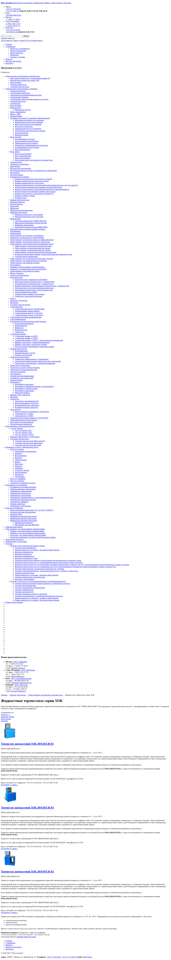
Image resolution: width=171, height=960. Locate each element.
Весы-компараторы (22, 150)
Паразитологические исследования (29, 122)
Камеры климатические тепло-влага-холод (32, 181)
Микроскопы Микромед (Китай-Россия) (31, 223)
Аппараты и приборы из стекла (22, 483)
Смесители (19, 332)
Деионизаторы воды (18, 85)
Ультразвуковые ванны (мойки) (27, 311)
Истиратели (15, 173)
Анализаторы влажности (20, 93)
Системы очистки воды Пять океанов (30, 441)
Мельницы (14, 208)
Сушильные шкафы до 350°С (26, 338)
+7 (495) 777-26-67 (13, 19)
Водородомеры (16, 116)
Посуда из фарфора (17, 479)
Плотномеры (15, 265)
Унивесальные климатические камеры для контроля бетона (38, 187)
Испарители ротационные (20, 168)
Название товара (7, 717)
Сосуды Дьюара (16, 428)
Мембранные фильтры (24, 523)
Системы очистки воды (19, 87)
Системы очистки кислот (20, 305)
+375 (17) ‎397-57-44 (13, 11)
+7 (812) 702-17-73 (13, 26)
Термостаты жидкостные (20, 365)
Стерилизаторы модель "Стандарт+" (29, 315)
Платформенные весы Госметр (27, 147)
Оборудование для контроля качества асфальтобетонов (32, 240)
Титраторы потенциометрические (23, 370)
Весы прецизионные (23, 156)
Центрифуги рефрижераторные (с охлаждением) (34, 386)
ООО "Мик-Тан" (21, 685)
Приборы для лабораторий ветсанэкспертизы (28, 269)
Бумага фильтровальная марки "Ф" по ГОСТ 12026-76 (31, 510)
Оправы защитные (17, 504)
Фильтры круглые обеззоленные (23, 512)
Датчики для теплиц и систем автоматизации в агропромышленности (38, 581)
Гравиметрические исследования (28, 129)
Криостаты (14, 206)
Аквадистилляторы (18, 91)
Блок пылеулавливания (24, 324)
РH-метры (14, 303)
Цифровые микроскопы (24, 225)
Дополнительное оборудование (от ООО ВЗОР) (29, 418)
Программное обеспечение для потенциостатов (34, 290)
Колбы (17, 462)
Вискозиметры (21, 456)
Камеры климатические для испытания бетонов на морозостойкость (42, 189)
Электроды (14, 399)
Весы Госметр (15, 137)
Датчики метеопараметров (25, 548)
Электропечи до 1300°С (24, 416)
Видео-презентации (18, 51)
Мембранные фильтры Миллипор (23, 521)
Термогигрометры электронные (22, 489)
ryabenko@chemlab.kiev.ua (21, 683)
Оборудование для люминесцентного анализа (28, 261)
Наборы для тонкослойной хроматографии (27, 531)
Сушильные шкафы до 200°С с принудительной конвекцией (39, 340)
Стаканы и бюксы (22, 470)
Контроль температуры (24, 552)
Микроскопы (15, 219)
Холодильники (21, 472)
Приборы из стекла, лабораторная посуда (22, 447)
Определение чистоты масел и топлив (30, 131)
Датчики (9, 544)
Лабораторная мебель (14, 527)
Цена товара (6, 719)
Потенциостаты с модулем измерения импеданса (34, 288)
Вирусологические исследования (28, 124)
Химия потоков (16, 380)
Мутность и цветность (24, 127)
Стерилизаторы (16, 307)
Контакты (9, 63)
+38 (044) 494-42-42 (13, 15)
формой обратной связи (26, 937)
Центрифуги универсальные (26, 389)
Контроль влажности (23, 554)
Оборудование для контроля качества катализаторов (35, 252)
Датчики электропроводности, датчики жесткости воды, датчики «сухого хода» (46, 571)
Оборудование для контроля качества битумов (33, 246)
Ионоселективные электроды (26, 403)
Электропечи (15, 409)
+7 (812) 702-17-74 (13, 24)
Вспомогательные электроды (26, 407)
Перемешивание (21, 351)
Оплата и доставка (17, 57)
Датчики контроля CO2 (24, 592)
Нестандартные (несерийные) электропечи (32, 412)
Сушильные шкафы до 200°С (26, 336)
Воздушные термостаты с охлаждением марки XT (30, 78)
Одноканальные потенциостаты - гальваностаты (34, 284)
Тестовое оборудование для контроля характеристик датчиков (39, 569)
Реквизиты (14, 55)
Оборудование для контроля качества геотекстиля (30, 242)
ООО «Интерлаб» (28, 670)
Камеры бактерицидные (19, 200)
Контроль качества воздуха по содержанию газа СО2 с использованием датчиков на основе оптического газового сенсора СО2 (65, 567)
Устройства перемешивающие (22, 376)
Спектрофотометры (18, 319)
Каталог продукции (13, 61)
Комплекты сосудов (23, 110)
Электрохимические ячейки (26, 292)
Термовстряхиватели (18, 349)
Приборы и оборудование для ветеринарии (27, 267)
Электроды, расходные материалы (28, 296)
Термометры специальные (20, 495)
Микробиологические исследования (29, 120)
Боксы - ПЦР (15, 114)
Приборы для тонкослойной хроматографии (27, 533)
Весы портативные (22, 158)
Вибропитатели (21, 330)
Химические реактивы (15, 539)
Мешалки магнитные (18, 212)
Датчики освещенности (24, 590)
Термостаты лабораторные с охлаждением (31, 359)
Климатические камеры (19, 177)
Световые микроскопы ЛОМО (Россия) (30, 221)
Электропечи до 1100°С (24, 414)
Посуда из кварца (17, 481)
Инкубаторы (15, 166)
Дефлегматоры (21, 460)
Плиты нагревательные (19, 275)
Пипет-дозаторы (16, 273)
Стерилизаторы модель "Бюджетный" (30, 309)
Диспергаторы (16, 162)
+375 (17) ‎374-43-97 (13, 9)
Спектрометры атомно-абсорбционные (25, 317)
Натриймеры (15, 231)
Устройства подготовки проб (21, 378)
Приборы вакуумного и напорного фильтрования (30, 118)
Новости (9, 59)
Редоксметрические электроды (27, 405)
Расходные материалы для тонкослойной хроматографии (32, 537)
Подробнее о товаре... (9, 785)
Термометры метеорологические (23, 500)
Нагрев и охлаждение (23, 355)
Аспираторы (15, 103)
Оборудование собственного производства (23, 76)
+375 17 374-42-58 (53, 957)
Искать (26, 36)
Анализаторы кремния (19, 97)
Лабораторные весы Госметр (26, 143)
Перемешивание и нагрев (25, 353)
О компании (10, 47)
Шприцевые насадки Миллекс (27, 525)
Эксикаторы (20, 477)
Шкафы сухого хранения (20, 395)
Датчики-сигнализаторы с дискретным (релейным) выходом (39, 596)
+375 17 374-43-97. (69, 957)
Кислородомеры (16, 175)
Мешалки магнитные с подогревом (29, 215)
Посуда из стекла (17, 449)
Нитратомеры (15, 233)
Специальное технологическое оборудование (28, 321)
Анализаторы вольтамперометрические (26, 95)
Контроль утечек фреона (24, 579)
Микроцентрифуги (22, 393)
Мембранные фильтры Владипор (23, 518)
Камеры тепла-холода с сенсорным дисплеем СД (34, 194)
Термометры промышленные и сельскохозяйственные (31, 498)
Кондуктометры (16, 204)
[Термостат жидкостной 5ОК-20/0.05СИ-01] (9, 739)
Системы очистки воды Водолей (28, 445)
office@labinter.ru (17, 676)
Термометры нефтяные (19, 502)
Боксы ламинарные (18, 112)
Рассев (12, 298)
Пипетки (18, 466)
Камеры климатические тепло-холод (29, 183)
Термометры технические (20, 493)
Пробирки (19, 468)
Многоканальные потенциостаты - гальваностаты (35, 282)
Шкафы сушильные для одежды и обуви (31, 345)
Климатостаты (20, 198)
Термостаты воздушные (19, 357)
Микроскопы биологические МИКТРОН (31, 227)
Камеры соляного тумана (25, 196)
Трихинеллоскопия (17, 372)
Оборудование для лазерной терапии (25, 263)
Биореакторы (15, 108)
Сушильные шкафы (18, 334)
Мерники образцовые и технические (24, 437)
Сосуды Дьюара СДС (23, 430)
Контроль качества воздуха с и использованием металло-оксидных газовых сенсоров (48, 562)
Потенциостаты (16, 277)
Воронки (18, 458)
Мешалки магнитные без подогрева (29, 217)
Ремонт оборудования (14, 602)
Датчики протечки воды (24, 573)
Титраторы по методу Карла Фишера (25, 368)
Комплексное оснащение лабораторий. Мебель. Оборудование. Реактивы (36, 3)
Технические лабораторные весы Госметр (31, 145)
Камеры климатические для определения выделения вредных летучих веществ (46, 185)
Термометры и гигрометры (16, 485)
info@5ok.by (87, 957)
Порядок (4, 721)
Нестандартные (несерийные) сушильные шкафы (34, 347)
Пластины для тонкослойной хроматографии (28, 535)
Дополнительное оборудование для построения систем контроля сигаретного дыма (48, 560)
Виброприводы (21, 326)
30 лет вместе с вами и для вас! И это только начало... (22, 40)
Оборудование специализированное (20, 426)
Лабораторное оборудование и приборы (21, 89)
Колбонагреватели (17, 202)
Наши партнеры (16, 53)
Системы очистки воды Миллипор (29, 443)
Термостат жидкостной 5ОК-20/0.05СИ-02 (27, 871)
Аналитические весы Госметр (27, 141)
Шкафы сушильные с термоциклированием (32, 342)
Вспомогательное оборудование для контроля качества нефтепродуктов (43, 254)
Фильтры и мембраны (14, 508)
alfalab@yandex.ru (18, 668)
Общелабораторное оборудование (23, 420)
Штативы (14, 397)
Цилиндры (19, 474)
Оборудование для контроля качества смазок (32, 248)
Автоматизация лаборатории (26, 256)
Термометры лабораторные (21, 491)
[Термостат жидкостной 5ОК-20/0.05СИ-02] (9, 867)
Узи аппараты (15, 374)
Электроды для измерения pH (27, 401)
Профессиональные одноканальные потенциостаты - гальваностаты (42, 286)
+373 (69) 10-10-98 (13, 32)
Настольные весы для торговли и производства (34, 160)
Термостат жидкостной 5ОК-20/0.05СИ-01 (27, 743)
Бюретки (18, 453)
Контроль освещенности (24, 556)
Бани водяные (15, 82)
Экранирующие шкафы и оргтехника (30, 294)
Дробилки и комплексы (19, 164)
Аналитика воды (21, 133)
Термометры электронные (20, 506)
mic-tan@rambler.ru (18, 691)
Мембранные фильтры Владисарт (23, 516)
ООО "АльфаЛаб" (20, 662)
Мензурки (19, 464)
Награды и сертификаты (20, 49)
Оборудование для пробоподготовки (24, 271)
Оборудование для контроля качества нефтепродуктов (31, 244)
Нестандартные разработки (21, 424)
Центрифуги (15, 382)
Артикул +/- (5, 715)
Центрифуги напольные (24, 391)
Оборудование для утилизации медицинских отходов (31, 259)
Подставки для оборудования (22, 422)
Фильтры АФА (16, 514)
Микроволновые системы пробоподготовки (27, 229)
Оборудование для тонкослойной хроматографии (25, 529)
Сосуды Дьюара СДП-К (24, 435)
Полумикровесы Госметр (25, 139)
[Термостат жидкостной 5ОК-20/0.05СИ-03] (9, 803)
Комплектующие (21, 135)
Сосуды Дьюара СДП (23, 433)
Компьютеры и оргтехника (16, 542)
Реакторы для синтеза (18, 300)
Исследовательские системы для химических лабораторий (33, 171)
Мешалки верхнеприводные (21, 210)
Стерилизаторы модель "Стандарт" (29, 313)
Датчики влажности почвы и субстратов (31, 594)
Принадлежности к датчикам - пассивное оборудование (37, 550)
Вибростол (19, 328)
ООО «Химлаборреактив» (21, 678)
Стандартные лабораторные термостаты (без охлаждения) (38, 361)
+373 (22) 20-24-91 (13, 30)
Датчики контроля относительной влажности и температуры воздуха (42, 583)
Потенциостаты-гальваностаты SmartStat (31, 280)
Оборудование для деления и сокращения (26, 236)
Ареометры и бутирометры (25, 451)
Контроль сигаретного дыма (26, 558)
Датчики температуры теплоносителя (30, 577)
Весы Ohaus (15, 152)
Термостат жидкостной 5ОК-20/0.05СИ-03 (27, 807)
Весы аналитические (23, 154)
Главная (9, 44)
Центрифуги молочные (24, 384)
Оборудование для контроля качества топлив (33, 250)
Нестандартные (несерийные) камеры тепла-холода (35, 191)
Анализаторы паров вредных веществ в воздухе (29, 99)
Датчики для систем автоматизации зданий (27, 546)
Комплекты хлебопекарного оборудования (27, 238)
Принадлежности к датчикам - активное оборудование (36, 575)
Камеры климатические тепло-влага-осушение (33, 179)
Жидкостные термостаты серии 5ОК (24, 80)
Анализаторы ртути (18, 101)
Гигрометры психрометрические (23, 487)
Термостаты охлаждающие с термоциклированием (35, 363)
